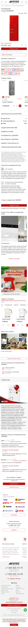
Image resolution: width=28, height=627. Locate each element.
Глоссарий (18, 587)
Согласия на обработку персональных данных (17, 622)
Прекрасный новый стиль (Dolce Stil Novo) (13, 300)
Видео (17, 590)
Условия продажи (14, 610)
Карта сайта (14, 612)
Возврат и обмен (5, 592)
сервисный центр (19, 471)
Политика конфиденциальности (14, 608)
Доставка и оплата (5, 585)
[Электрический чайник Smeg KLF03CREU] (8, 312)
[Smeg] (14, 2)
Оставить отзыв (14, 205)
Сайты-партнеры (20, 593)
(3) (20, 98)
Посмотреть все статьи (14, 358)
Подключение (4, 587)
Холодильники (8, 305)
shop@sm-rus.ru (14, 599)
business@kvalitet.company (14, 602)
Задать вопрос (14, 483)
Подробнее (14, 515)
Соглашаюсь (14, 624)
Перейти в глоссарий (14, 258)
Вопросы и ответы (20, 588)
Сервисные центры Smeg (7, 588)
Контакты (18, 592)
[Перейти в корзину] (26, 2)
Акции (17, 585)
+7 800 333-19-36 (14, 574)
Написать (14, 530)
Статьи (3, 593)
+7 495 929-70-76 (14, 568)
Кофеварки (23, 305)
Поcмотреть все (14, 487)
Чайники (16, 305)
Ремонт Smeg (4, 590)
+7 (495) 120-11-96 (14, 525)
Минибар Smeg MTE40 (15, 441)
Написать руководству (14, 605)
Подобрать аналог (14, 48)
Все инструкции (8, 54)
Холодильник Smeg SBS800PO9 (19, 460)
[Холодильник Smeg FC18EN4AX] (12, 88)
